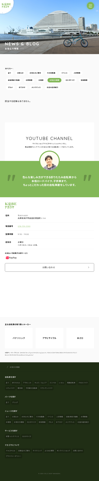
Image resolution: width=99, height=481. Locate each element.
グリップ (15, 402)
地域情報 (84, 80)
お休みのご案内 (35, 73)
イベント (64, 73)
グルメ (10, 87)
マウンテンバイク (46, 388)
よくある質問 (49, 451)
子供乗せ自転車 (31, 388)
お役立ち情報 (54, 80)
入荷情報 (77, 73)
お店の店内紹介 (53, 87)
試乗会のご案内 (24, 451)
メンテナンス (36, 87)
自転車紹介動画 (14, 80)
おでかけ (22, 87)
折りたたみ (16, 383)
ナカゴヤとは (10, 451)
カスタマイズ (70, 80)
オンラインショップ (63, 451)
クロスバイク (83, 383)
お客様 (41, 80)
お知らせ (20, 73)
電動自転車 (71, 383)
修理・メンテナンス (12, 436)
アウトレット (27, 383)
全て (9, 73)
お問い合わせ (48, 267)
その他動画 (51, 73)
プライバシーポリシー (13, 456)
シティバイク (10, 388)
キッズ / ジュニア (41, 383)
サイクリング (37, 451)
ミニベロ (53, 383)
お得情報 (29, 80)
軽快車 (20, 388)
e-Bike (61, 383)
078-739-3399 (24, 226)
